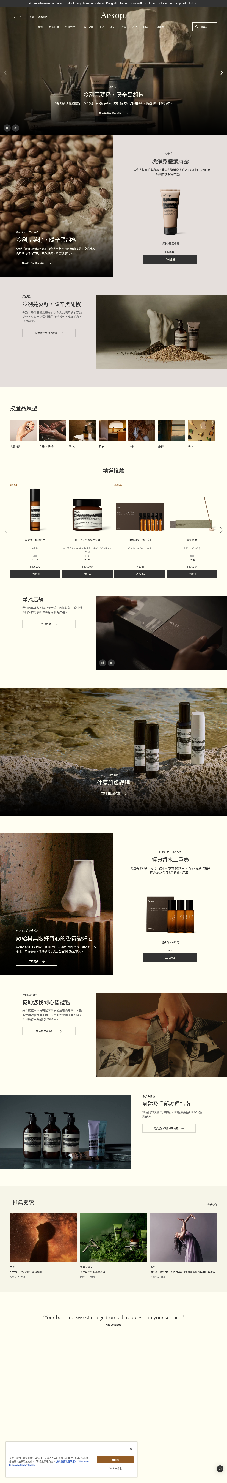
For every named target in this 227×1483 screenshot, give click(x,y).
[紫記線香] (192, 510)
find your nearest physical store (177, 3)
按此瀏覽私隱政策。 (66, 1461)
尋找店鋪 (170, 259)
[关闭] (131, 1449)
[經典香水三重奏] (170, 909)
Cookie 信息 (115, 1468)
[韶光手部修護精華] (35, 510)
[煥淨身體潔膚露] (170, 213)
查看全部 (212, 1204)
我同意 (115, 1459)
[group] (23, 434)
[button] (222, 73)
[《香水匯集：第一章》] (139, 510)
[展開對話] (220, 1468)
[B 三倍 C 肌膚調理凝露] (87, 510)
